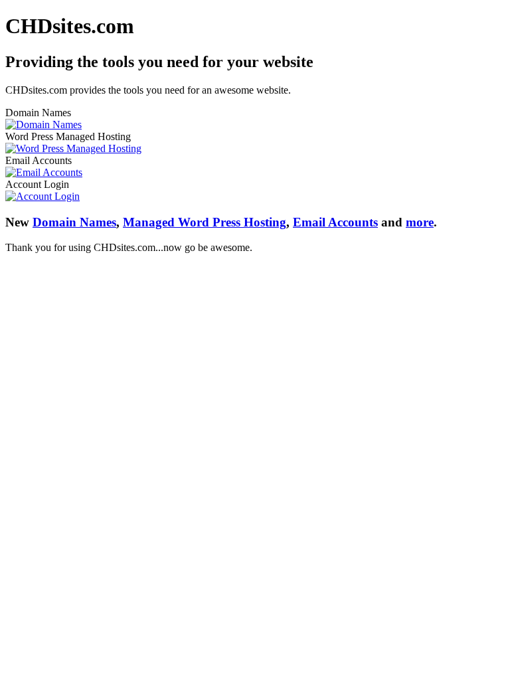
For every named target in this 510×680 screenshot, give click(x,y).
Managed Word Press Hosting (204, 222)
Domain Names (74, 222)
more (420, 222)
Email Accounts (335, 222)
